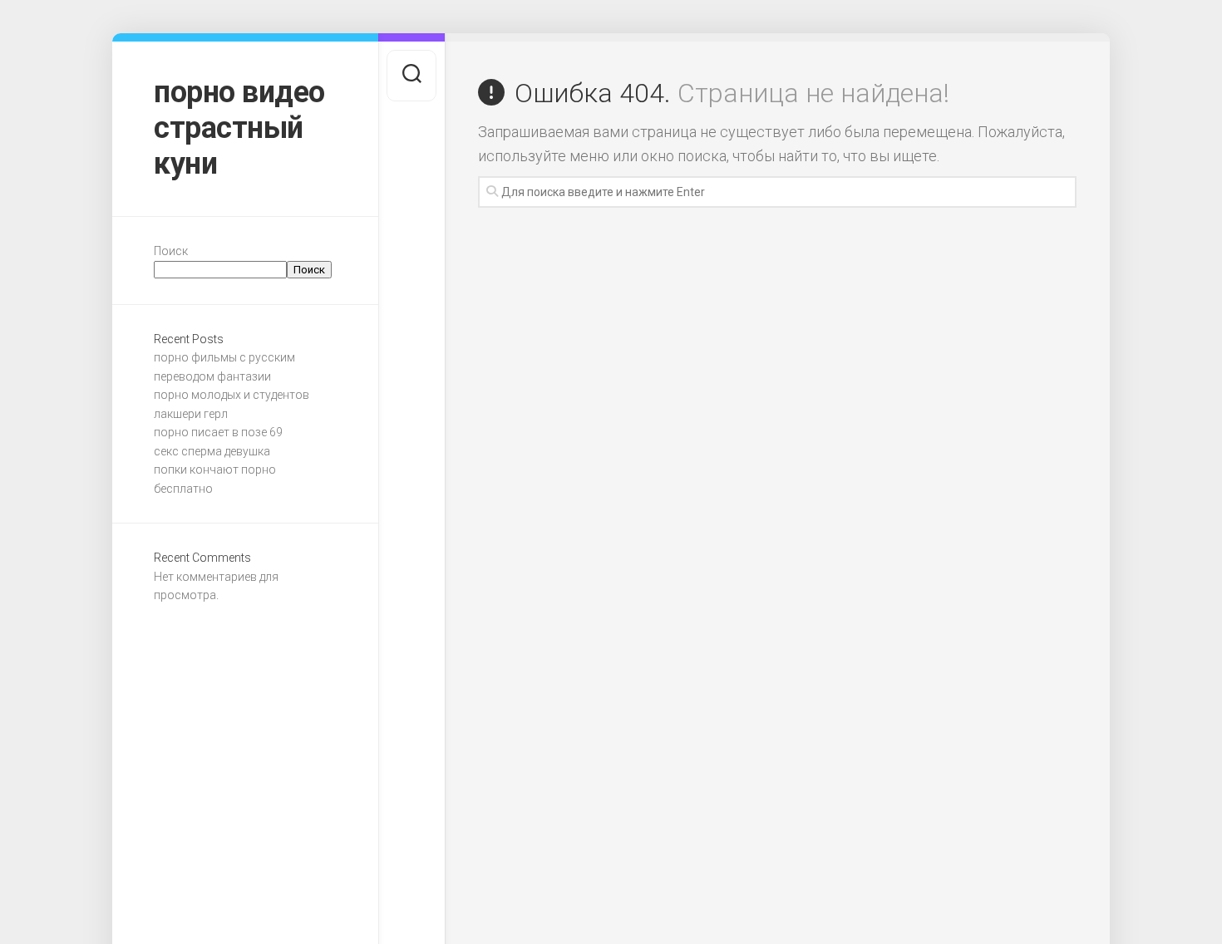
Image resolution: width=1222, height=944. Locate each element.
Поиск (171, 251)
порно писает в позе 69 (218, 432)
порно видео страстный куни (239, 128)
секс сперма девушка (212, 451)
